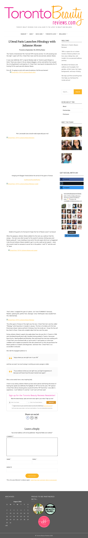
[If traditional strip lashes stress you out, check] (79, 206)
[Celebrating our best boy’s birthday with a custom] (74, 206)
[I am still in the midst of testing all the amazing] (79, 227)
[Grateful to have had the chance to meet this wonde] (74, 211)
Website (9, 467)
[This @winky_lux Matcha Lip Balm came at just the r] (64, 222)
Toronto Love (51, 34)
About (64, 106)
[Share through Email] (36, 417)
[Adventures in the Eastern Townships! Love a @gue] (64, 206)
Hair (31, 34)
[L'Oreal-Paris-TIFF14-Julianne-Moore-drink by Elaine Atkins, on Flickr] (32, 100)
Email (34, 459)
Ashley (38, 180)
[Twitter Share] (32, 417)
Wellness (62, 34)
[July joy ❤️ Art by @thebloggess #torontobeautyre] (69, 206)
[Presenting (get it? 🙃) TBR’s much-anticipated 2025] (79, 222)
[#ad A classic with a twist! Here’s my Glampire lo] (74, 227)
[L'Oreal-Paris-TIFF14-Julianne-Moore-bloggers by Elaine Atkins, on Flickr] (32, 154)
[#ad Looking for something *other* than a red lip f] (64, 227)
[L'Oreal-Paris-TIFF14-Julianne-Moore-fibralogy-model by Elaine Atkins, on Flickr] (32, 206)
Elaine (43, 50)
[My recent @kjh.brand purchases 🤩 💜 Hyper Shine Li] (74, 216)
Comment (10, 436)
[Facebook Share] (27, 417)
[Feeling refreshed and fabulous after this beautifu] (79, 216)
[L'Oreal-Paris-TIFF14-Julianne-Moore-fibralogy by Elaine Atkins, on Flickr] (20, 320)
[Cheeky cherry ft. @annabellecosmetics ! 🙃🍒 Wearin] (69, 216)
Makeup (23, 34)
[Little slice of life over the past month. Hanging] (69, 227)
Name (9, 459)
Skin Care (39, 34)
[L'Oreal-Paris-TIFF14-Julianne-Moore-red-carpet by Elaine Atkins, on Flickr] (32, 278)
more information (47, 405)
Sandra (29, 180)
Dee (25, 180)
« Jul (6, 525)
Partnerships (66, 110)
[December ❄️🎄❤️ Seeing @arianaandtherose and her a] (74, 222)
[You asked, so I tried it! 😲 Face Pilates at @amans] (79, 211)
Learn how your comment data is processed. (44, 480)
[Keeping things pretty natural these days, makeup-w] (64, 216)
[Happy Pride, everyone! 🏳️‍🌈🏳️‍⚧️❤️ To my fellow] (64, 211)
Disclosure (66, 114)
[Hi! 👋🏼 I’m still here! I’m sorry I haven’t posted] (69, 222)
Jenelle (34, 180)
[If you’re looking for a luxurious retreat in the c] (69, 211)
